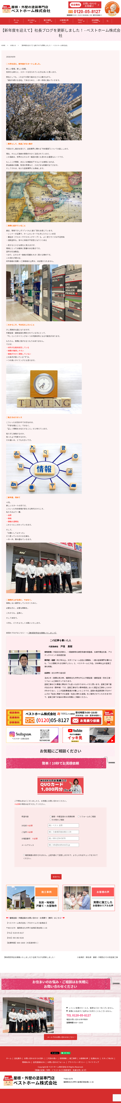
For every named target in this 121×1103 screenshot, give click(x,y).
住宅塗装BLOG (39, 1062)
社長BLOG (95, 1058)
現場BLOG (26, 1062)
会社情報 (95, 21)
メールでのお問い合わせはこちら (60, 1037)
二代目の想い (51, 1058)
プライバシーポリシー (77, 1062)
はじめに (31, 21)
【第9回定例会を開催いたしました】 (42, 633)
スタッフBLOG (107, 1058)
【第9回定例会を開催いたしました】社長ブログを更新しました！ (29, 957)
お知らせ (13, 45)
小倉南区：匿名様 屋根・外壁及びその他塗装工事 (97, 957)
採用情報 (63, 1058)
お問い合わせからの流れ (33, 1058)
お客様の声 (64, 21)
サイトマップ (93, 1062)
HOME (3, 45)
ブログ (80, 21)
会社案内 (17, 1058)
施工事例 (47, 21)
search (110, 22)
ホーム (16, 21)
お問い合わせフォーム (56, 1062)
